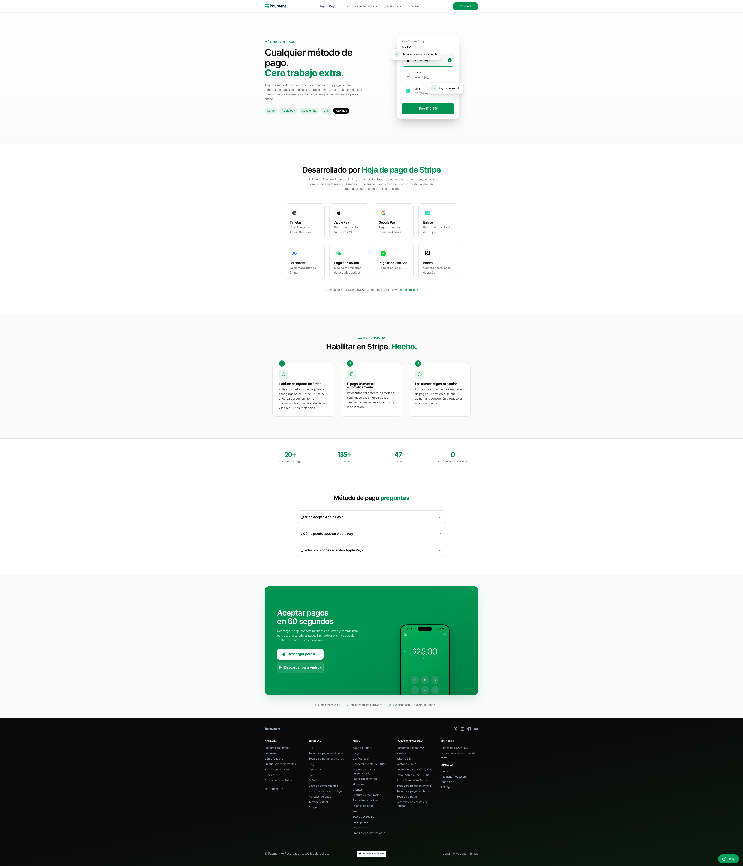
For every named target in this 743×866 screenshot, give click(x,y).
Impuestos (359, 827)
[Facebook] (469, 729)
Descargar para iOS (303, 654)
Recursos (391, 6)
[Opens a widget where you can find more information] (728, 859)
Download (463, 6)
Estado (474, 853)
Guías (312, 780)
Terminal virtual (318, 802)
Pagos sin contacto (365, 778)
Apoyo (313, 807)
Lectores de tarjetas (359, 6)
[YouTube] (476, 729)
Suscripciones (361, 822)
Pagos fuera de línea (365, 800)
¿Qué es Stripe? (362, 747)
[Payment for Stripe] (275, 6)
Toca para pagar (407, 796)
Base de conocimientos (323, 785)
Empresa (270, 753)
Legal (446, 853)
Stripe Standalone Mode (412, 780)
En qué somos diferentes (280, 764)
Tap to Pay (327, 6)
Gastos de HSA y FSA (454, 747)
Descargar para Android (303, 667)
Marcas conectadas (277, 769)
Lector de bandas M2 (410, 747)
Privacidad (460, 853)
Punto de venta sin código (325, 791)
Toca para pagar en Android (326, 758)
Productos (359, 811)
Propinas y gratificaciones (369, 832)
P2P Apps (447, 787)
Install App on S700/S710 (413, 774)
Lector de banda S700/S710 (415, 769)
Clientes (358, 789)
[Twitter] (455, 729)
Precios (414, 6)
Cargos (357, 753)
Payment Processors (454, 776)
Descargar (315, 769)
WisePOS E (404, 758)
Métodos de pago (320, 796)
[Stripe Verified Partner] (371, 854)
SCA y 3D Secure (363, 816)
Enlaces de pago (363, 805)
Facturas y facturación (367, 795)
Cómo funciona (274, 758)
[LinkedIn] (462, 729)
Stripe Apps (448, 782)
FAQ (311, 774)
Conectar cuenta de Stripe (369, 764)
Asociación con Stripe (278, 780)
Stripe (444, 771)
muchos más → (408, 290)
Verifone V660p (406, 764)
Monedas (358, 784)
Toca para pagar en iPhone (326, 753)
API (311, 747)
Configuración (361, 758)
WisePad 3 (403, 753)
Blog (311, 764)
